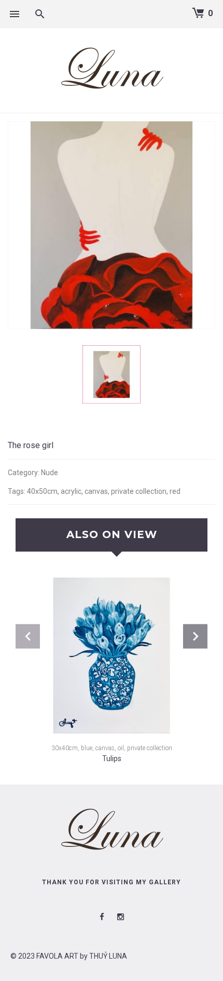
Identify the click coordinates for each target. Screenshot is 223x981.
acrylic (71, 491)
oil (121, 748)
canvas (96, 491)
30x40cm (64, 748)
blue (86, 748)
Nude (49, 472)
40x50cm (42, 491)
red (175, 491)
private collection (138, 491)
